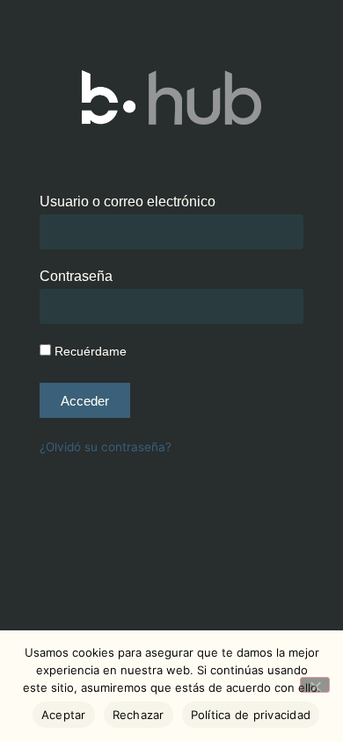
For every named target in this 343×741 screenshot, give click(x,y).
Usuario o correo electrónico (127, 202)
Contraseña (76, 277)
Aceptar (63, 715)
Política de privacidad (251, 715)
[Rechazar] (315, 685)
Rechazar (138, 715)
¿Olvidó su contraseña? (106, 447)
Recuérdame (89, 351)
